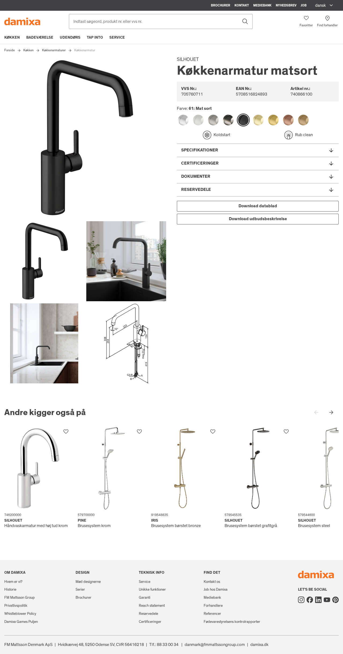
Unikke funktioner (152, 589)
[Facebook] (310, 600)
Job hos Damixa (216, 589)
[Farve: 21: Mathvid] (198, 120)
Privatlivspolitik (15, 606)
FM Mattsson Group (19, 598)
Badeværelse (39, 37)
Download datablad (257, 206)
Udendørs (70, 37)
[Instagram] (301, 600)
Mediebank (262, 5)
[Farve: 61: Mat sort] (243, 120)
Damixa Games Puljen (21, 622)
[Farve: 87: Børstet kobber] (288, 120)
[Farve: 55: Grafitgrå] (228, 120)
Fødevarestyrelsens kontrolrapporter (232, 622)
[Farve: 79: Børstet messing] (273, 120)
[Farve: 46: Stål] (213, 120)
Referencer (212, 614)
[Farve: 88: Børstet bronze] (303, 120)
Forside (9, 50)
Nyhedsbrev (286, 5)
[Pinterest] (335, 600)
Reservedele (148, 614)
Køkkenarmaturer (54, 50)
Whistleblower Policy (20, 614)
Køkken (12, 37)
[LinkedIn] (318, 600)
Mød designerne (88, 582)
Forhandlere (213, 606)
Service (117, 37)
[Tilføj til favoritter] (66, 431)
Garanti (144, 598)
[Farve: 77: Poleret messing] (258, 120)
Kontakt (241, 5)
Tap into (95, 37)
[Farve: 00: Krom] (183, 120)
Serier (80, 589)
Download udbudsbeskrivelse (258, 219)
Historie (10, 589)
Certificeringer (150, 622)
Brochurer (220, 5)
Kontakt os (212, 582)
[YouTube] (327, 600)
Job (304, 5)
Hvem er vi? (13, 582)
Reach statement (152, 606)
